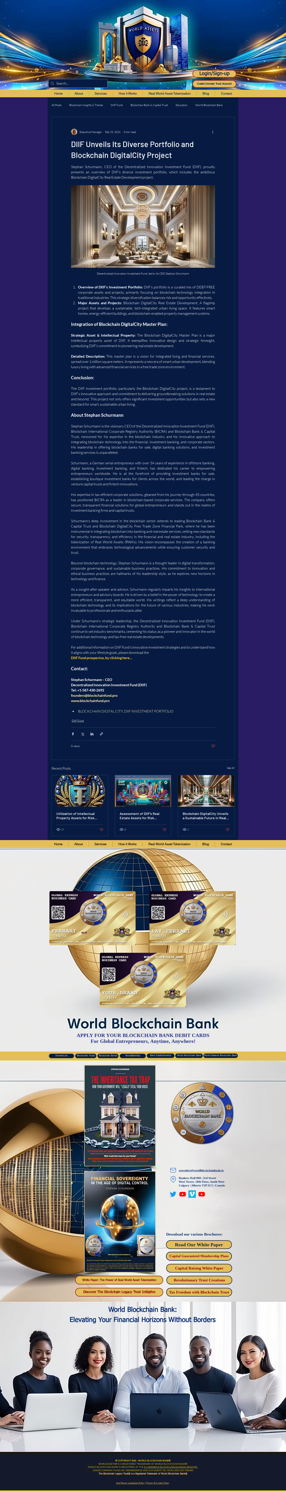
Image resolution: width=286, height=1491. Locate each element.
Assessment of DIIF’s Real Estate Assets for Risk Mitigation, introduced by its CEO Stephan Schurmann (142, 815)
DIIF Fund (117, 105)
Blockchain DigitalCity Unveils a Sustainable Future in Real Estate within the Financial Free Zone (205, 815)
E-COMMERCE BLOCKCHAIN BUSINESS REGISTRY (171, 1466)
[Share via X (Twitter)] (82, 734)
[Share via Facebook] (73, 734)
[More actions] (212, 131)
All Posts (56, 105)
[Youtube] (182, 1194)
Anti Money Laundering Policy (130, 1483)
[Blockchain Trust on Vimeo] (192, 1194)
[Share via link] (101, 734)
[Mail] (173, 1170)
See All (230, 767)
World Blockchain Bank (209, 105)
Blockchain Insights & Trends (86, 105)
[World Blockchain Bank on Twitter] (173, 1194)
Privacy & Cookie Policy (157, 1483)
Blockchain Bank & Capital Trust (149, 105)
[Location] (173, 1179)
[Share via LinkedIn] (92, 734)
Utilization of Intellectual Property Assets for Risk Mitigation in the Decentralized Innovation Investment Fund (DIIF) (75, 815)
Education (182, 105)
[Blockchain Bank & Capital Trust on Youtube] (201, 1194)
